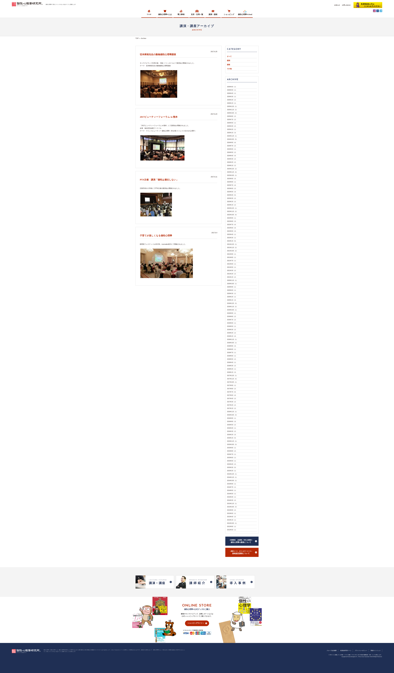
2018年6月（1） (232, 356)
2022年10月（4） (232, 214)
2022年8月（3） (232, 221)
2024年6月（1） (232, 149)
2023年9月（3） (232, 178)
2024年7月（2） (232, 146)
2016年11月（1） (232, 411)
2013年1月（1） (232, 520)
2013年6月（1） (232, 513)
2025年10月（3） (232, 113)
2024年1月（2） (232, 165)
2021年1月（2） (232, 277)
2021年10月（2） (232, 251)
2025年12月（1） (232, 106)
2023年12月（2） (232, 169)
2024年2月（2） (232, 162)
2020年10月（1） (232, 283)
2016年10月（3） (232, 415)
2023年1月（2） (232, 205)
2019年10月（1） (232, 310)
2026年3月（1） (232, 96)
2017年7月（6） (232, 392)
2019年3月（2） (232, 329)
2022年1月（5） (232, 241)
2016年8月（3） (232, 421)
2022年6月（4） (232, 228)
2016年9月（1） (232, 418)
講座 (228, 64)
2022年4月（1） (232, 234)
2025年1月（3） (232, 132)
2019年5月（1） (232, 326)
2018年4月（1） (232, 362)
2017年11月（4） (232, 379)
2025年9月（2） (232, 116)
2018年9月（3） (232, 346)
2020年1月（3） (232, 300)
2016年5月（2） (232, 425)
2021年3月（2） (232, 270)
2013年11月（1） (232, 503)
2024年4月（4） (232, 155)
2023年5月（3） (232, 192)
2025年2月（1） (232, 129)
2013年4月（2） (232, 516)
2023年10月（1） (232, 175)
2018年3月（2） (232, 365)
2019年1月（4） (232, 336)
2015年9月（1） (232, 447)
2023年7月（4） (232, 185)
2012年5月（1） (232, 530)
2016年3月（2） (232, 431)
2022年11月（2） (232, 211)
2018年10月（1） (232, 342)
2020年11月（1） (232, 280)
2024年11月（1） (232, 136)
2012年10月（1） (232, 523)
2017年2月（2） (232, 405)
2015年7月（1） (232, 454)
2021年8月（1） (232, 257)
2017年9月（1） (232, 385)
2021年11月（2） (232, 247)
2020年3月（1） (232, 293)
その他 (229, 69)
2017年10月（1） (232, 382)
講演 (228, 60)
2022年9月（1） (232, 218)
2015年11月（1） (232, 441)
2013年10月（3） (232, 507)
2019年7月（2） (232, 320)
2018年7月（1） (232, 352)
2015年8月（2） (232, 451)
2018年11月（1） (232, 339)
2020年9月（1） (232, 287)
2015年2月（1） (232, 470)
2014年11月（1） (232, 477)
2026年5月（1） (232, 90)
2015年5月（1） (232, 461)
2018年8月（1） (232, 349)
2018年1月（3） (232, 372)
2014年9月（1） (232, 484)
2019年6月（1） (232, 323)
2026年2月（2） (232, 100)
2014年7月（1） (232, 487)
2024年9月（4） (232, 142)
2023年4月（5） (232, 195)
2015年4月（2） (232, 464)
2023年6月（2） (232, 188)
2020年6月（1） (232, 290)
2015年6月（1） (232, 457)
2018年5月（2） (232, 359)
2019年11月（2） (232, 306)
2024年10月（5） (232, 139)
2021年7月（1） (232, 260)
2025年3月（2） (232, 126)
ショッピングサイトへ (196, 623)
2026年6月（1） (232, 86)
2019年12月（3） (232, 303)
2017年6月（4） (232, 395)
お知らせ (337, 5)
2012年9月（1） (232, 526)
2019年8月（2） (232, 316)
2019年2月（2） (232, 333)
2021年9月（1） (232, 254)
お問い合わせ (346, 5)
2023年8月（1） (232, 182)
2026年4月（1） (232, 93)
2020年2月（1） (232, 297)
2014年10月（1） (232, 480)
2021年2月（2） (232, 274)
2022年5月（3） (232, 231)
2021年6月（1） (232, 264)
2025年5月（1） (232, 123)
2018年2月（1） (232, 369)
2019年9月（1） (232, 313)
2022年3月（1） (232, 237)
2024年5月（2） (232, 152)
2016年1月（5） (232, 438)
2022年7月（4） (232, 224)
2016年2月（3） (232, 434)
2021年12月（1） (232, 244)
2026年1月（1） (232, 103)
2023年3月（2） (232, 198)
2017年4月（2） (232, 398)
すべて (229, 56)
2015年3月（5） (232, 467)
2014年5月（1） (232, 493)
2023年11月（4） (232, 172)
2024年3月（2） (232, 159)
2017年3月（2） (232, 402)
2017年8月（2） (232, 388)
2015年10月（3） (232, 444)
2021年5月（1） (232, 267)
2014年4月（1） (232, 497)
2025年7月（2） (232, 119)
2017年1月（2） (232, 408)
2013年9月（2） (232, 510)
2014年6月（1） (232, 490)
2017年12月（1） (232, 375)
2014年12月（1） (232, 474)
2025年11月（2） (232, 109)
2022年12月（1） (232, 208)
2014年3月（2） (232, 500)
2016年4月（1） (232, 428)
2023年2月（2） (232, 201)
